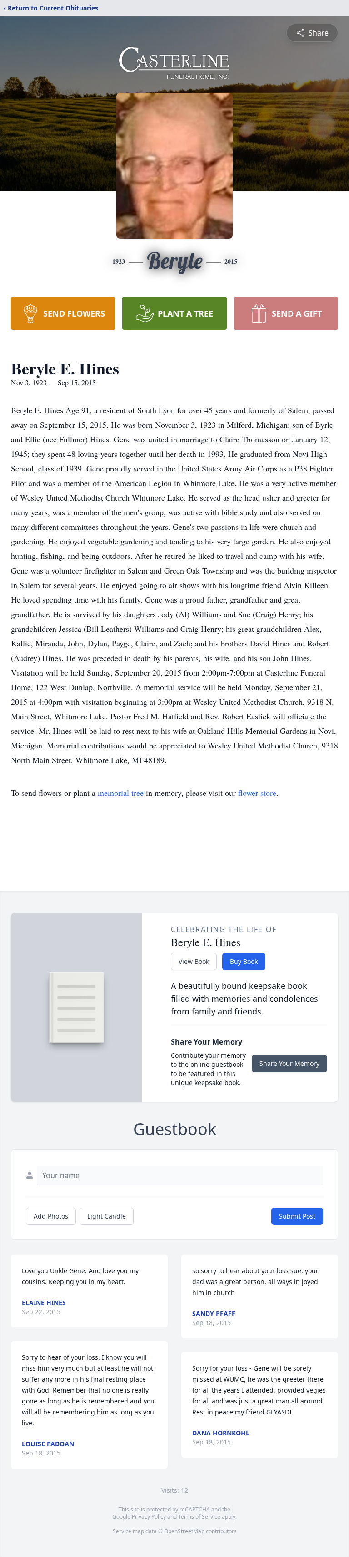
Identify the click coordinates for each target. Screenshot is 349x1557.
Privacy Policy (149, 1517)
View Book (194, 961)
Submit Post (297, 1216)
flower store (257, 792)
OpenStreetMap (184, 1531)
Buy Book (244, 961)
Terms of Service (199, 1517)
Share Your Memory (289, 1063)
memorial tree (121, 792)
